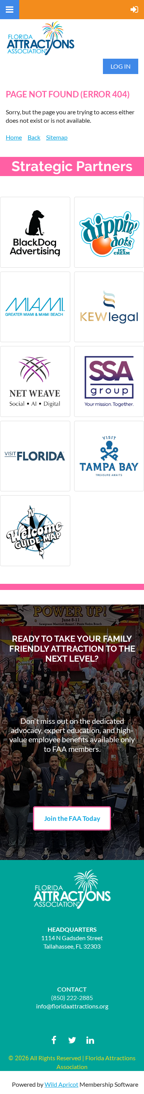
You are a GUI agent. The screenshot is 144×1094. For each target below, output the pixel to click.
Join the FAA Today (72, 818)
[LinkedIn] (90, 1040)
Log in (121, 66)
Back (34, 137)
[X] (72, 1040)
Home (14, 137)
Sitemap (57, 137)
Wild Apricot (61, 1084)
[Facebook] (54, 1040)
